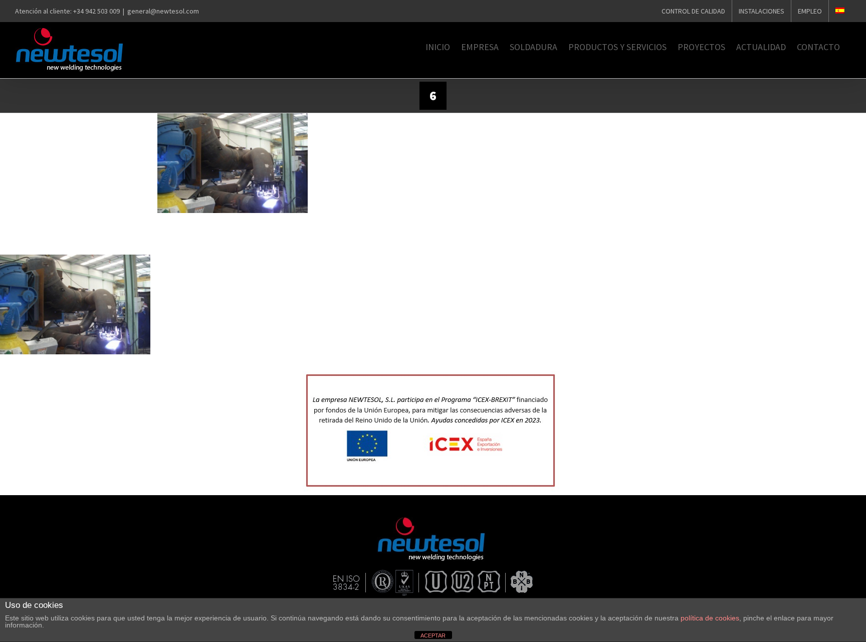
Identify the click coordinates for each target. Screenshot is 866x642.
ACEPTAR (433, 635)
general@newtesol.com (163, 11)
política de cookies (710, 618)
